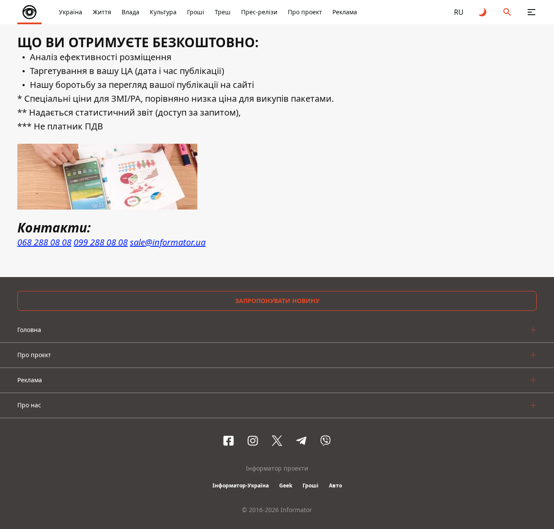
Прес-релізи (259, 12)
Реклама (344, 12)
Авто (335, 485)
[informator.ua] (29, 12)
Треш (223, 12)
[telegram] (301, 440)
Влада (130, 12)
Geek (285, 485)
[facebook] (228, 440)
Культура (163, 12)
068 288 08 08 (44, 242)
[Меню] (531, 12)
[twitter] (277, 440)
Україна (70, 12)
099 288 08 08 (101, 242)
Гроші (195, 12)
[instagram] (253, 440)
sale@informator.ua (168, 242)
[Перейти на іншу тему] (483, 12)
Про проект (305, 12)
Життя (102, 12)
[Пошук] (507, 12)
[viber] (325, 440)
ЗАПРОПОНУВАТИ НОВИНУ (277, 301)
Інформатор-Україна (241, 485)
